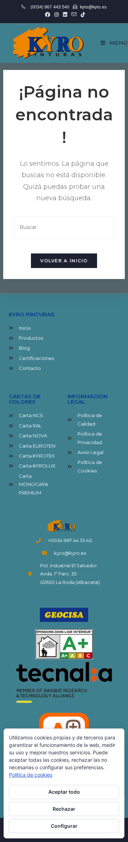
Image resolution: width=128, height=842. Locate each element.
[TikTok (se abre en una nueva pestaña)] (82, 14)
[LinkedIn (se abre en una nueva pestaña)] (65, 14)
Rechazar (64, 809)
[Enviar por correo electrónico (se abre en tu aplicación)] (74, 14)
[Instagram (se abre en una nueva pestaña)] (56, 14)
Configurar (64, 826)
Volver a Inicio (64, 260)
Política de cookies (30, 775)
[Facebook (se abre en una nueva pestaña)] (47, 14)
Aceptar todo (64, 792)
